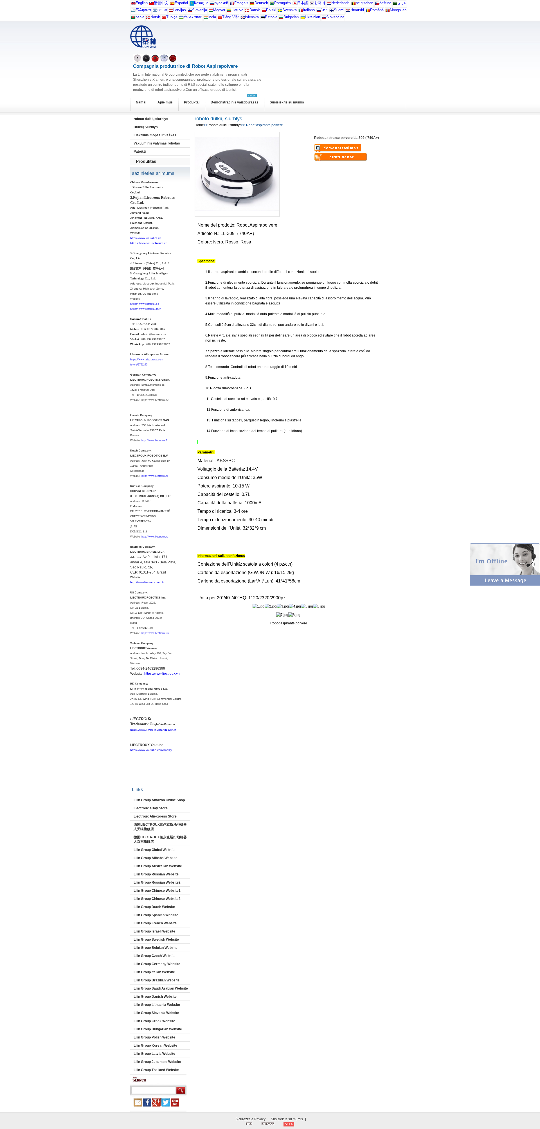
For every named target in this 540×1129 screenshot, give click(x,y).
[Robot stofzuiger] (329, 4)
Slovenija (199, 10)
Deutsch (261, 3)
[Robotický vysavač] (377, 4)
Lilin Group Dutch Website (154, 907)
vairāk (251, 95)
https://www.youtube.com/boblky (151, 749)
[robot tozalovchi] (181, 18)
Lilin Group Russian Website (156, 874)
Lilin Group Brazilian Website (156, 980)
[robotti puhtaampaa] (331, 11)
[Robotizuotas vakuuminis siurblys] (229, 11)
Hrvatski (357, 10)
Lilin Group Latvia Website (154, 1054)
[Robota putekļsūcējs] (171, 11)
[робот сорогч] (387, 11)
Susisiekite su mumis (287, 102)
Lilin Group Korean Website (155, 1045)
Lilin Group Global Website (155, 850)
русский (221, 3)
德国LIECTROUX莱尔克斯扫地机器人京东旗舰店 (160, 839)
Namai (141, 102)
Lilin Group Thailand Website (156, 1070)
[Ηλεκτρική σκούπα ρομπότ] (133, 11)
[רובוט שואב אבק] (155, 11)
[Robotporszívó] (211, 11)
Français (241, 3)
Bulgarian (291, 17)
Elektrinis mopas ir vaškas (155, 135)
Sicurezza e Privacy (250, 1119)
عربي (401, 3)
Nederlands (340, 3)
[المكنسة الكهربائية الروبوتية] (395, 4)
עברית (162, 10)
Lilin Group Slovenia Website (156, 1013)
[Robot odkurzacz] (264, 11)
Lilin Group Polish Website (154, 1037)
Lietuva (237, 10)
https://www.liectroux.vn (162, 674)
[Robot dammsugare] (280, 11)
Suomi (339, 10)
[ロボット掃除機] (294, 4)
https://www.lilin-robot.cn (145, 238)
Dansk (254, 10)
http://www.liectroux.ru (154, 536)
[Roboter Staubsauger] (252, 4)
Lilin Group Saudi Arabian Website (161, 988)
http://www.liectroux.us (155, 633)
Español (181, 3)
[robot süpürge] (164, 18)
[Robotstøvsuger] (247, 11)
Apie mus (165, 102)
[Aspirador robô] (272, 4)
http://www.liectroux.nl (154, 476)
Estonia (271, 17)
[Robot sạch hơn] (220, 18)
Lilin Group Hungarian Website (158, 1029)
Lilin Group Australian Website (158, 866)
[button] (505, 584)
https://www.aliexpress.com (146, 359)
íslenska (252, 17)
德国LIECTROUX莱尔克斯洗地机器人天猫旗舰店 (160, 827)
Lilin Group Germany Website (157, 964)
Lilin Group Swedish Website (156, 939)
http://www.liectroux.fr (154, 440)
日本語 (302, 3)
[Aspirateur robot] (232, 4)
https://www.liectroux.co (149, 243)
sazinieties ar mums (153, 173)
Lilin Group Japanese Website (157, 1062)
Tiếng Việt (230, 17)
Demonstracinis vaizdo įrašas (234, 102)
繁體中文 (161, 3)
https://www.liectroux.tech (145, 309)
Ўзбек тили (193, 17)
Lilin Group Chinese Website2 (157, 899)
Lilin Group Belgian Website (155, 948)
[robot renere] (148, 18)
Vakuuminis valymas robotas (157, 143)
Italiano (309, 10)
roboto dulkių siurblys (151, 119)
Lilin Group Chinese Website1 (157, 891)
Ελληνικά (143, 10)
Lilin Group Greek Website (154, 1021)
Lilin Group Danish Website (155, 997)
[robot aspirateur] (353, 4)
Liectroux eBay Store (151, 808)
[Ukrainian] (302, 18)
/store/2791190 (138, 364)
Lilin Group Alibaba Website (155, 858)
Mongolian (398, 10)
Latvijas (179, 10)
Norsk (155, 17)
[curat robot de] (368, 11)
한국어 (319, 3)
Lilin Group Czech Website (155, 956)
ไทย (324, 10)
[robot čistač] (348, 11)
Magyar (219, 10)
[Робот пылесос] (192, 4)
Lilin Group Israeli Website (154, 931)
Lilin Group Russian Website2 (157, 882)
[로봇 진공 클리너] (312, 4)
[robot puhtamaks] (262, 18)
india (212, 17)
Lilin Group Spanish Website (156, 915)
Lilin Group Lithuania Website (157, 1005)
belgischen (364, 3)
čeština (385, 3)
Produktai (191, 102)
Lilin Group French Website (155, 923)
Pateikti (140, 151)
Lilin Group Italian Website (154, 972)
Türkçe (171, 17)
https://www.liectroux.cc (144, 303)
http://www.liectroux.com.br (147, 582)
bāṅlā (140, 17)
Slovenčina (335, 17)
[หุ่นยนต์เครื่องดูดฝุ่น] (318, 11)
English (142, 3)
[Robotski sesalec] (190, 11)
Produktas (146, 161)
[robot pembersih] (206, 18)
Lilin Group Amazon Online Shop (159, 800)
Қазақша (201, 3)
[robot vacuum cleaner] (133, 4)
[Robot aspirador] (172, 4)
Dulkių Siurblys (146, 127)
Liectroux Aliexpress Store (155, 816)
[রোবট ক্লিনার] (133, 18)
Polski (271, 10)
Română (377, 10)
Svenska (289, 10)
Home (199, 125)
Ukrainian (312, 17)
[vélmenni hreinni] (242, 18)
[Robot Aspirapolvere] (300, 11)
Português (282, 3)
